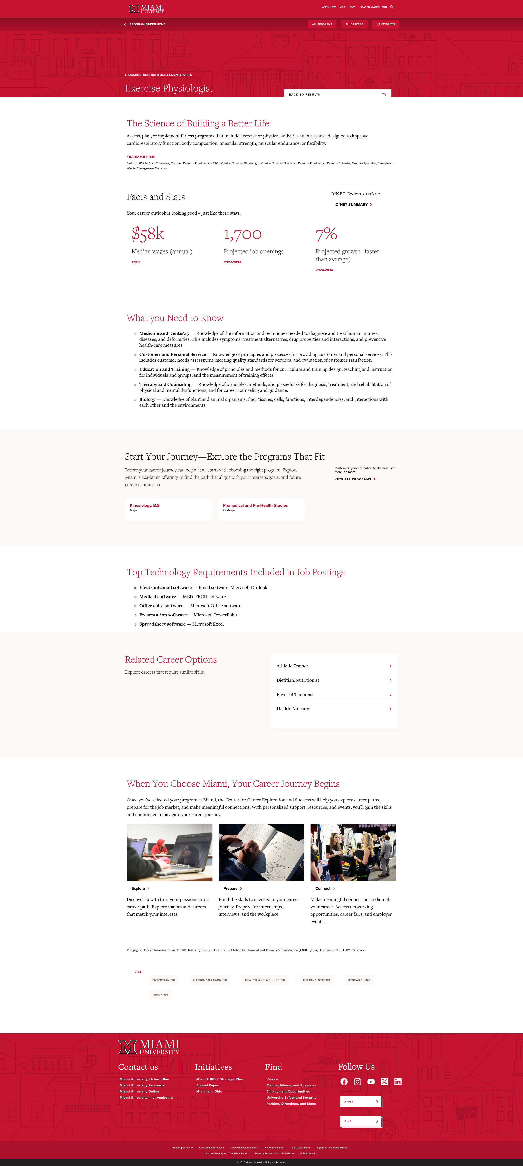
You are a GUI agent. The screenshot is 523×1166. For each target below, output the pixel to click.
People (272, 1079)
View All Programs (353, 479)
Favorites (388, 24)
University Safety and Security (291, 1098)
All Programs (322, 24)
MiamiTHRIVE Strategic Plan (219, 1079)
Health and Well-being (265, 980)
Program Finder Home (147, 24)
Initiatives (213, 1067)
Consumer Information (211, 1147)
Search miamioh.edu (373, 7)
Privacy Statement (274, 1147)
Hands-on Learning (210, 980)
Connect (322, 888)
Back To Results (304, 94)
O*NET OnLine (186, 950)
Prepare (231, 888)
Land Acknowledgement (243, 1147)
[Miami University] (148, 1047)
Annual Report (208, 1085)
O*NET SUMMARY (351, 204)
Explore (138, 888)
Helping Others (316, 980)
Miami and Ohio (209, 1091)
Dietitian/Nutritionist (298, 680)
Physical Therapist (295, 694)
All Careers (354, 24)
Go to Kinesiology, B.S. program (168, 509)
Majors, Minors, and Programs (291, 1085)
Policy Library (307, 1153)
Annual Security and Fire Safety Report (227, 1153)
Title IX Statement (300, 1147)
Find (273, 1067)
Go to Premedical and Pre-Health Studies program (261, 509)
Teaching (160, 995)
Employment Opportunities (288, 1091)
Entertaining (163, 980)
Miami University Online (139, 1091)
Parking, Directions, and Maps (291, 1104)
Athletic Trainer (292, 666)
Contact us (138, 1067)
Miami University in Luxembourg (146, 1098)
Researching (359, 980)
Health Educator (293, 708)
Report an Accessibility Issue (332, 1147)
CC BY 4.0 (348, 950)
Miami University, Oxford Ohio (144, 1079)
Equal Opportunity (183, 1147)
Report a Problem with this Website (274, 1153)
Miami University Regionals (142, 1085)
